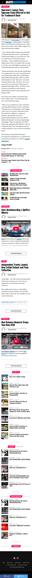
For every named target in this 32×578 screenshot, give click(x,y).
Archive (14, 148)
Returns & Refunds (22, 565)
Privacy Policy (26, 563)
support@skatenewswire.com (17, 567)
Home (4, 563)
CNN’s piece (15, 40)
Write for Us (10, 563)
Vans (2, 239)
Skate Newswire (12, 20)
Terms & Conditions (11, 565)
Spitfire (19, 239)
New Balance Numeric (8, 351)
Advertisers (18, 563)
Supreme (8, 42)
